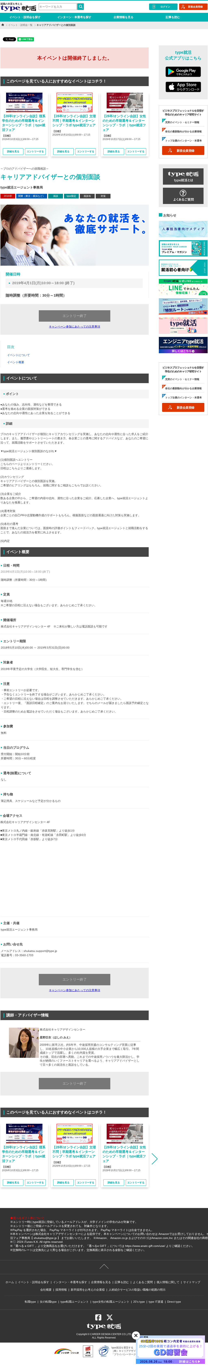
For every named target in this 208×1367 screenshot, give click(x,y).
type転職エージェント (75, 1301)
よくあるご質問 (143, 1282)
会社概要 (46, 1289)
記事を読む (173, 17)
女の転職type (48, 1301)
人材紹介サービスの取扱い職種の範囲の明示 (137, 1289)
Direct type (174, 1301)
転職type (30, 1301)
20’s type (139, 1301)
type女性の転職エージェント (111, 1301)
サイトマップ (191, 1282)
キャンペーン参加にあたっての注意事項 (74, 326)
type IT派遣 (156, 1301)
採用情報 (61, 1289)
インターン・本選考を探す (74, 17)
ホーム (9, 1282)
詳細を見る (13, 151)
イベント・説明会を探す (25, 17)
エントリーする (35, 151)
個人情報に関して (168, 1282)
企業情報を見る (123, 17)
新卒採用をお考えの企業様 (88, 1289)
